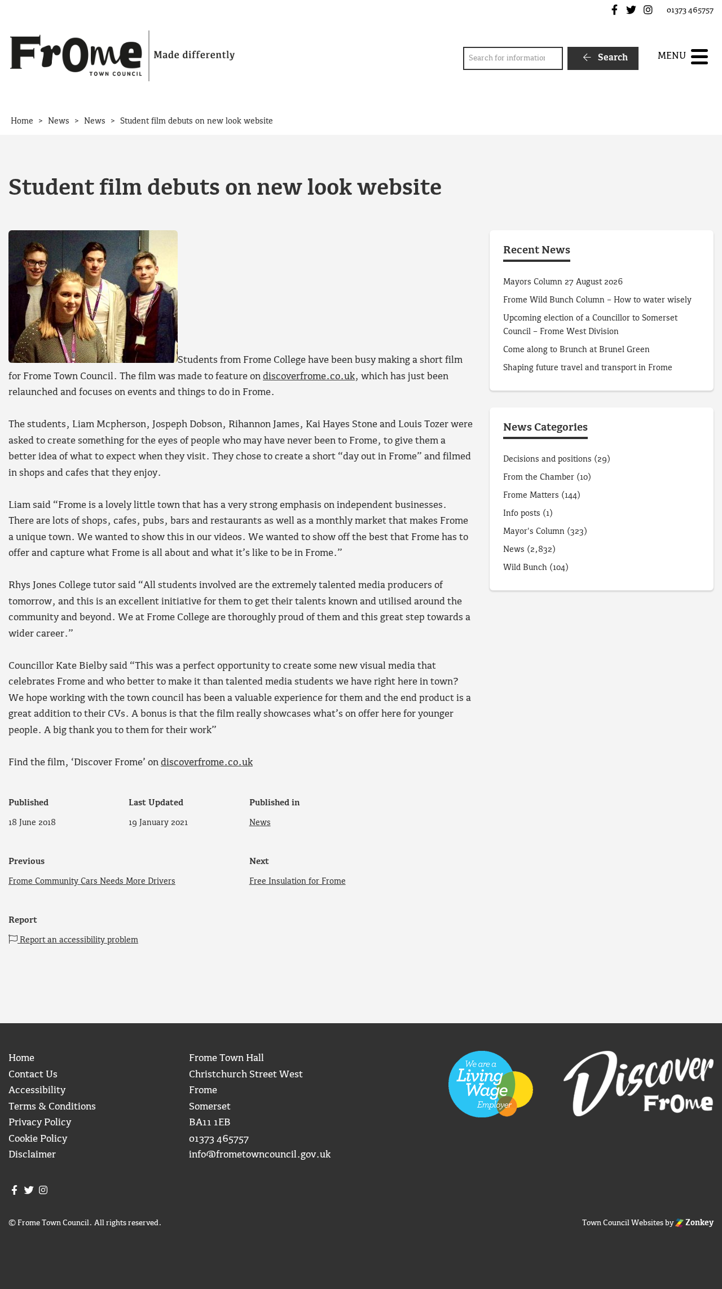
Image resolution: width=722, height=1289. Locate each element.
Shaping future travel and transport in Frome (587, 367)
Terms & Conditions (52, 1107)
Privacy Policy (39, 1122)
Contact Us (33, 1074)
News (260, 822)
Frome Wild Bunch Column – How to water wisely (597, 300)
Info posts (521, 513)
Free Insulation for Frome (297, 881)
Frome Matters (531, 495)
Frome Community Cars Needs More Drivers (91, 881)
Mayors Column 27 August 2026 (563, 282)
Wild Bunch (525, 567)
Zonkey (699, 1222)
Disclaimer (32, 1155)
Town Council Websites (622, 1222)
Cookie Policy (37, 1139)
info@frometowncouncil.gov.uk (260, 1155)
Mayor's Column (534, 531)
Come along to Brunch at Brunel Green (577, 349)
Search (612, 58)
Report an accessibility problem (77, 940)
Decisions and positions (547, 459)
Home (21, 1058)
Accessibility (36, 1090)
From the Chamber (538, 477)
